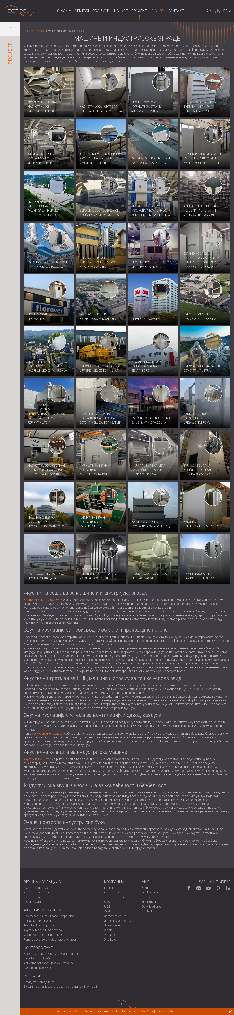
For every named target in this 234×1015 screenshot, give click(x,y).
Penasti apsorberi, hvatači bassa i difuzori (50, 939)
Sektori (82, 11)
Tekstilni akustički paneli (39, 925)
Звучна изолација (42, 882)
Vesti (107, 911)
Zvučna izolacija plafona (39, 892)
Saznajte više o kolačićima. (162, 1011)
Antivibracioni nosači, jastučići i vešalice (49, 963)
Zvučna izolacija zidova (39, 887)
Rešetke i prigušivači (37, 958)
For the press (112, 892)
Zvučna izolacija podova (39, 897)
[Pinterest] (218, 888)
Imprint (108, 887)
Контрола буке (38, 948)
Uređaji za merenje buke (39, 982)
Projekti (139, 11)
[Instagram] (198, 888)
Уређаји (32, 976)
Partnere (109, 935)
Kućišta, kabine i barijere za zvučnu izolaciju (51, 954)
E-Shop (157, 11)
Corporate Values (115, 916)
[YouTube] (208, 888)
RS (225, 11)
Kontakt (176, 11)
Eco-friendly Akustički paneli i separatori (49, 916)
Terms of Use (150, 897)
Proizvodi (101, 11)
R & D (107, 906)
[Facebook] (188, 888)
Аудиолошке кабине (37, 968)
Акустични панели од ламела (43, 930)
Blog (107, 901)
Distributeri (110, 939)
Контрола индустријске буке (43, 600)
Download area (151, 906)
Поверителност (114, 925)
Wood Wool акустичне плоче (43, 935)
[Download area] (217, 11)
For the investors (115, 897)
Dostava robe (150, 892)
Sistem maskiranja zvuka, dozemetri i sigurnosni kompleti (60, 986)
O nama (64, 11)
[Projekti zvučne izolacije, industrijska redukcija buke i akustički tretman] (19, 11)
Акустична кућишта (36, 759)
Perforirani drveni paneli (39, 920)
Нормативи (149, 901)
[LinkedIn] (228, 888)
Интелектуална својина (119, 920)
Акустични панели (42, 910)
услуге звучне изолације (48, 733)
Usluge (121, 11)
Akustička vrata (33, 901)
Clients (108, 930)
